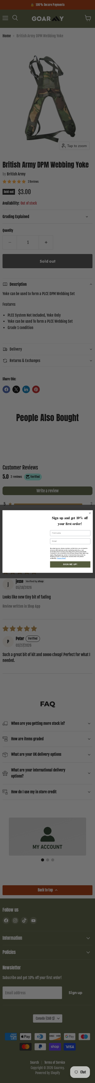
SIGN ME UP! (70, 569)
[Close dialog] (90, 511)
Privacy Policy (61, 562)
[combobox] (54, 547)
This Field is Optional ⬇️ (60, 542)
